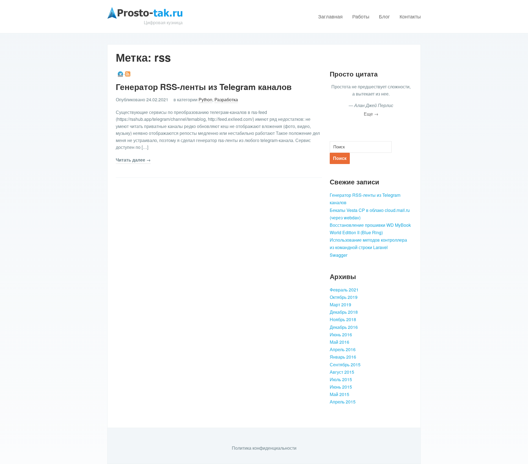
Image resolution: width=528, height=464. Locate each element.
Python (205, 99)
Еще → (371, 114)
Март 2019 (340, 304)
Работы (360, 16)
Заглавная (330, 16)
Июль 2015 (341, 379)
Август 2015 (342, 372)
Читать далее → (133, 160)
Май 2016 (339, 342)
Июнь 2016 (341, 334)
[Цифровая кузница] (145, 12)
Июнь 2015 (341, 387)
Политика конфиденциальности (264, 448)
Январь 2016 (343, 357)
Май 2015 (339, 394)
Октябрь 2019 (344, 297)
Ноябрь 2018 (343, 319)
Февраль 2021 (344, 289)
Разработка (226, 99)
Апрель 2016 (343, 349)
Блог (384, 16)
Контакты (410, 16)
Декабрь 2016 (344, 327)
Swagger (338, 255)
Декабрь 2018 (344, 312)
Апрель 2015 (343, 402)
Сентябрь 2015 (345, 364)
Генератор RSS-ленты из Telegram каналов (204, 86)
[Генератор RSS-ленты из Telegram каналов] (124, 73)
